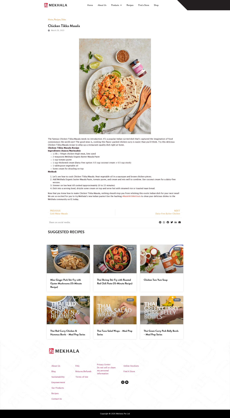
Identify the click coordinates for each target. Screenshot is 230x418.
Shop (156, 5)
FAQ (77, 366)
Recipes (129, 5)
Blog (54, 372)
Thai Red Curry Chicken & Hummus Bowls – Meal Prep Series (67, 332)
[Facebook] (126, 382)
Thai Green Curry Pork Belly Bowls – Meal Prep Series (161, 332)
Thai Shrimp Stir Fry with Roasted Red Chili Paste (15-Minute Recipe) (114, 281)
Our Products (58, 388)
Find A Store (129, 372)
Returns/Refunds (83, 372)
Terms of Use (81, 377)
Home (90, 5)
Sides (63, 19)
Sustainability (58, 377)
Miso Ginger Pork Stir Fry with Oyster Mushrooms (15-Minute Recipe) (66, 283)
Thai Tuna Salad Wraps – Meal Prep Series (114, 332)
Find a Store (143, 5)
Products (115, 5)
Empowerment (58, 383)
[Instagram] (122, 382)
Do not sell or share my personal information (106, 371)
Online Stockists (131, 366)
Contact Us (57, 399)
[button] (160, 222)
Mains (50, 19)
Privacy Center (103, 365)
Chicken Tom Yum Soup (156, 280)
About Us (102, 5)
